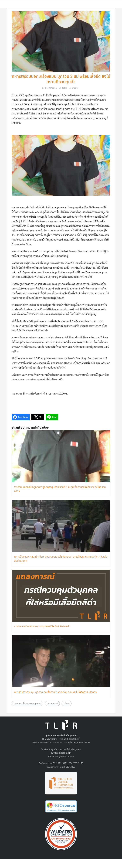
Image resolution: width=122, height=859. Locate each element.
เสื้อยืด (66, 703)
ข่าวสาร (75, 87)
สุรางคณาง (52, 703)
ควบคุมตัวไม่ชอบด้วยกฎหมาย (27, 703)
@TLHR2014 (65, 752)
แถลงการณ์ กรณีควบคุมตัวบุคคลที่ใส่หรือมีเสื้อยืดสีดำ (42, 626)
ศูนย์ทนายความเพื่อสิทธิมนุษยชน (66, 749)
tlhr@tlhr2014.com (64, 756)
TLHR (64, 87)
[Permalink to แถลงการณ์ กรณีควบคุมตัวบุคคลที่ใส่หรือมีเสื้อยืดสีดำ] (61, 595)
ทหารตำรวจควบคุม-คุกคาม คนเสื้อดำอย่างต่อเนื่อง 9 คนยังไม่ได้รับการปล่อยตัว (55, 692)
